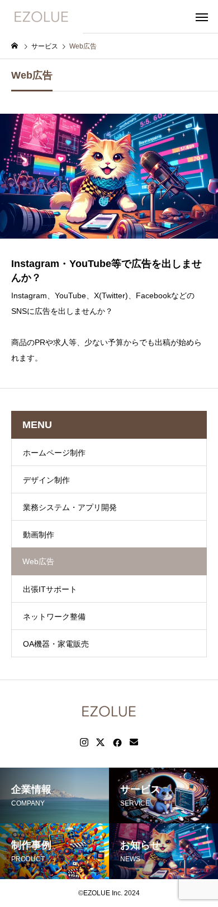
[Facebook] (117, 742)
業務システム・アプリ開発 (70, 507)
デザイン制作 (46, 480)
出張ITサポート (50, 589)
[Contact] (134, 742)
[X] (100, 742)
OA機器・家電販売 (56, 643)
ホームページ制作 (54, 452)
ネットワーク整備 (54, 616)
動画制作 (38, 534)
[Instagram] (84, 742)
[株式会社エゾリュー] (41, 16)
